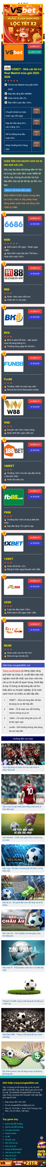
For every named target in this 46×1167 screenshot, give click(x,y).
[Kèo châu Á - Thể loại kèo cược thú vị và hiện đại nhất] (23, 964)
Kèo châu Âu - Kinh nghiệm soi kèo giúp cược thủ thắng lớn (22, 934)
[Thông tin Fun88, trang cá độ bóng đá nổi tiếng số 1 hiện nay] (23, 997)
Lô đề (7, 1136)
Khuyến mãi (10, 1139)
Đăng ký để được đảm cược (17, 190)
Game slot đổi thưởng (14, 1126)
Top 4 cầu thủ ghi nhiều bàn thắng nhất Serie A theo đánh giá (22, 807)
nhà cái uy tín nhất (12, 1152)
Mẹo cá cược (10, 1158)
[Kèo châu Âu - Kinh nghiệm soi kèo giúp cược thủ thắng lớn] (23, 930)
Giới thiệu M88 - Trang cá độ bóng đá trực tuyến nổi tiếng (22, 1035)
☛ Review (35, 224)
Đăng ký (36, 110)
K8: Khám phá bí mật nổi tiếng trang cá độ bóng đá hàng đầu (22, 1072)
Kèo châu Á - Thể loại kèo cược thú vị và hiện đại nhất (23, 968)
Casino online (10, 1133)
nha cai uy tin (10, 1146)
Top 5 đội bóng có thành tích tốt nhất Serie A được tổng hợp (21, 768)
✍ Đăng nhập (35, 52)
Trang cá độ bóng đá (13, 670)
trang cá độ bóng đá (13, 1149)
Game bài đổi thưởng (14, 1123)
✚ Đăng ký (34, 46)
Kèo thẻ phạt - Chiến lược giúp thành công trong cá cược (22, 838)
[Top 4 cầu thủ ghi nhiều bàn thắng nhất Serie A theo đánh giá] (23, 803)
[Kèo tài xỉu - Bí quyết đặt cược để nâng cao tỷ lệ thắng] (23, 899)
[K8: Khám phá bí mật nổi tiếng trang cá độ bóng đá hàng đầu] (23, 1068)
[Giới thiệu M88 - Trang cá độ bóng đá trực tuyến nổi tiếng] (23, 1031)
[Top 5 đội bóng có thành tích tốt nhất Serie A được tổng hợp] (23, 764)
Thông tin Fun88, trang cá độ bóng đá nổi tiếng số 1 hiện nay (23, 1002)
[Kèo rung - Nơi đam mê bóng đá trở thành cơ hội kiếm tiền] (23, 865)
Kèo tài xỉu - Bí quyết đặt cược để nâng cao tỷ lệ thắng (23, 903)
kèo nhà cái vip (11, 1142)
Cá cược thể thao (12, 1130)
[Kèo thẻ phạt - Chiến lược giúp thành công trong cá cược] (23, 834)
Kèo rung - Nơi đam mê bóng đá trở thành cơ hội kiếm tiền (23, 869)
